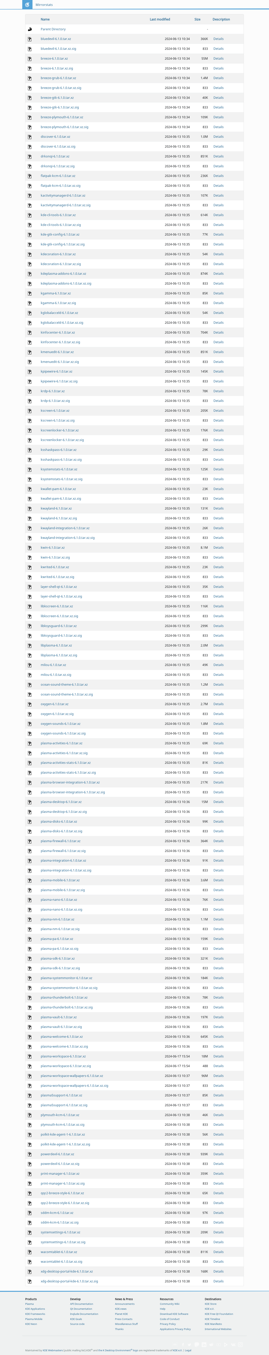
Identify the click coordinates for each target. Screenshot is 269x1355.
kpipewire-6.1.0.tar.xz (56, 371)
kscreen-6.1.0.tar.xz (55, 410)
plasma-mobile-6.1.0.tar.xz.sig (63, 890)
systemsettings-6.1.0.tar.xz (60, 1232)
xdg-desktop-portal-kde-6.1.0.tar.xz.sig (69, 1281)
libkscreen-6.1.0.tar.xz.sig (59, 616)
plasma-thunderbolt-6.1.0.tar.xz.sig (67, 1007)
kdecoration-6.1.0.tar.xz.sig (61, 264)
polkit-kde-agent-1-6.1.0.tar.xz (63, 1134)
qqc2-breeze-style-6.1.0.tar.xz (62, 1193)
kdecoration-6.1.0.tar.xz (58, 254)
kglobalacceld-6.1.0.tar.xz (59, 313)
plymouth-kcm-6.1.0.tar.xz (60, 1115)
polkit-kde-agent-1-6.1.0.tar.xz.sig (65, 1144)
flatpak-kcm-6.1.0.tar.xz (58, 176)
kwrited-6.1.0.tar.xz (55, 567)
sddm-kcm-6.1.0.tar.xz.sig (60, 1222)
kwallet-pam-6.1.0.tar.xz (58, 489)
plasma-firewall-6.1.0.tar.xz (61, 841)
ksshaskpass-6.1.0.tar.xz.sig (61, 459)
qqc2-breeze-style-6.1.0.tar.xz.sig (65, 1203)
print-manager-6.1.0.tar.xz (60, 1173)
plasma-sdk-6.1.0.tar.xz (58, 958)
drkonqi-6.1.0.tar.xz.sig (58, 166)
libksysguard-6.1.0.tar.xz (59, 626)
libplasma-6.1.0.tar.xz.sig (59, 655)
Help (162, 1309)
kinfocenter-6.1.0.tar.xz (58, 332)
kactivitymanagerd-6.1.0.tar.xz (63, 195)
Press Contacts (123, 1319)
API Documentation (81, 1304)
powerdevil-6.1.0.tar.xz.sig (60, 1164)
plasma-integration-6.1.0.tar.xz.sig (66, 870)
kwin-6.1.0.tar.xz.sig (55, 557)
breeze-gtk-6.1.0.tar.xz (57, 97)
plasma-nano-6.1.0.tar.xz (59, 899)
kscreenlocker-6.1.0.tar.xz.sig (62, 440)
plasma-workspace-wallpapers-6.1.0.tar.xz (72, 1076)
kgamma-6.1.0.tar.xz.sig (58, 303)
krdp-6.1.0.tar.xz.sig (55, 401)
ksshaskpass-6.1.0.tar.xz (59, 450)
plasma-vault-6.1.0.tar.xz (59, 1017)
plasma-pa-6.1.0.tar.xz (57, 939)
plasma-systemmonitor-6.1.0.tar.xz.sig (69, 988)
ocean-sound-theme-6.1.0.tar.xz (64, 684)
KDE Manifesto (213, 1324)
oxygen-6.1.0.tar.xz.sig (57, 714)
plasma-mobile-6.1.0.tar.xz (60, 880)
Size (197, 19)
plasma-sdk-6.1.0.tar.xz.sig (60, 968)
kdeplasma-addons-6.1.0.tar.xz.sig (66, 283)
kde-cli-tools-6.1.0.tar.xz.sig (61, 225)
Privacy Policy (168, 1324)
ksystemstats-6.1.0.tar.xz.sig (62, 479)
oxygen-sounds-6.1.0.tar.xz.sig (63, 733)
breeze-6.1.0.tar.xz (54, 58)
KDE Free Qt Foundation (219, 1314)
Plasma (29, 1304)
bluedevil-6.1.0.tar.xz (56, 39)
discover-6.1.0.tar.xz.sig (58, 146)
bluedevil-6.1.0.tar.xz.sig (58, 48)
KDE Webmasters (53, 1350)
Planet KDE (121, 1314)
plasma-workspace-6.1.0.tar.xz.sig (66, 1066)
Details (218, 39)
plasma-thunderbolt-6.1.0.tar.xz (64, 997)
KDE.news (120, 1309)
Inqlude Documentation (84, 1314)
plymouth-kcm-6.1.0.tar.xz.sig (62, 1124)
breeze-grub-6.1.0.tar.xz (58, 78)
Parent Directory (53, 29)
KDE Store (210, 1304)
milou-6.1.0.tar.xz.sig (56, 674)
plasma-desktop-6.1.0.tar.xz (61, 802)
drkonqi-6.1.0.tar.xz (55, 156)
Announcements (124, 1304)
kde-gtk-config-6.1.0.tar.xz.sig (63, 244)
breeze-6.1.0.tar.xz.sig (57, 68)
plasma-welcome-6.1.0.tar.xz (62, 1036)
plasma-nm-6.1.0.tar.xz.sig (60, 929)
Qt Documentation (81, 1309)
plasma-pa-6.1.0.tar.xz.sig (59, 948)
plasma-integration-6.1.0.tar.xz (63, 860)
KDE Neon (31, 1324)
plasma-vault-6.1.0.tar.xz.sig (61, 1027)
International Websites (218, 1329)
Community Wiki (169, 1304)
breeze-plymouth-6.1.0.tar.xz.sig (64, 127)
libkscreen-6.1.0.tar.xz (57, 606)
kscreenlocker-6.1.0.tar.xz (60, 430)
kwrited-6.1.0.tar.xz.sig (57, 577)
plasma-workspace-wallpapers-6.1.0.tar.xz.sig (74, 1085)
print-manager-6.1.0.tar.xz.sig (63, 1183)
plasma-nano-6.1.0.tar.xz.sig (61, 909)
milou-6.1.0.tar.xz (53, 665)
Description (221, 19)
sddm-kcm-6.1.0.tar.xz (57, 1213)
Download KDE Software (174, 1314)
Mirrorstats (44, 5)
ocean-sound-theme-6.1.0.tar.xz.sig (67, 694)
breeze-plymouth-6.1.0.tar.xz (62, 117)
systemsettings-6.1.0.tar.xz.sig (63, 1242)
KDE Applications (35, 1309)
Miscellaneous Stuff (126, 1324)
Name (45, 19)
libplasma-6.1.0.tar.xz (56, 645)
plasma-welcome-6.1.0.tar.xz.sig (64, 1046)
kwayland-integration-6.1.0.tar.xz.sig (68, 538)
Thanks (119, 1329)
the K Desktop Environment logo (118, 1350)
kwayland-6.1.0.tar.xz (56, 508)
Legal (188, 1350)
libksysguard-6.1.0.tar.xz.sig (61, 635)
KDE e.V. (209, 1309)
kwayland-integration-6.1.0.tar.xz (65, 528)
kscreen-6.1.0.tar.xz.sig (58, 420)
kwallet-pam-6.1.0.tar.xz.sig (61, 498)
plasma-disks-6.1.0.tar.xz (59, 821)
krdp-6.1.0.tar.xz (53, 391)
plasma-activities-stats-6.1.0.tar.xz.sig (68, 772)
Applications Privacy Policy (175, 1329)
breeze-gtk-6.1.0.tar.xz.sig (60, 107)
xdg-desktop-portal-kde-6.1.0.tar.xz (67, 1271)
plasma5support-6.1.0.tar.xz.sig (64, 1105)
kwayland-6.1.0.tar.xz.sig (59, 518)
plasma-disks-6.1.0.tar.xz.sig (61, 831)
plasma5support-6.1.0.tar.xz (61, 1095)
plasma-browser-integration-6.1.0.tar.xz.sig (73, 792)
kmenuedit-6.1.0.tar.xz (57, 352)
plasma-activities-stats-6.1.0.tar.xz (66, 762)
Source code (77, 1324)
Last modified (160, 19)
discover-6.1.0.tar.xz (55, 136)
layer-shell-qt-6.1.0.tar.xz (59, 587)
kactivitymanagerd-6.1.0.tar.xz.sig (66, 205)
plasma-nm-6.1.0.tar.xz (57, 919)
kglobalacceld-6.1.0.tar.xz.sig (62, 322)
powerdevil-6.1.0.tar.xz (57, 1154)
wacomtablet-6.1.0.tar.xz (59, 1252)
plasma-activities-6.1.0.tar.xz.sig (64, 753)
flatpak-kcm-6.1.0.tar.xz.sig (61, 185)
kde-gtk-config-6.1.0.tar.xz (60, 234)
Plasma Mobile (33, 1319)
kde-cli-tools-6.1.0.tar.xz (58, 215)
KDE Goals (76, 1319)
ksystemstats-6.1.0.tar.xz (59, 469)
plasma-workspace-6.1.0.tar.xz (63, 1056)
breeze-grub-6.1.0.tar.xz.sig (61, 88)
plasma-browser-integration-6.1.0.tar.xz (70, 782)
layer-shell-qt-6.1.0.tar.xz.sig (61, 596)
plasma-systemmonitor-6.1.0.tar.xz (66, 978)
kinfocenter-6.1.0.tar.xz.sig (60, 342)
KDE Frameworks (35, 1314)
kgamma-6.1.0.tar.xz (56, 293)
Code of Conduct (170, 1319)
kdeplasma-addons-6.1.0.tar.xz (63, 273)
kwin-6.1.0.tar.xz (53, 547)
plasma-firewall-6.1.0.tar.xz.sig (63, 851)
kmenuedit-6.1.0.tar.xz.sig (60, 362)
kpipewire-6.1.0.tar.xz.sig (59, 381)
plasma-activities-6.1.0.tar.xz (62, 743)
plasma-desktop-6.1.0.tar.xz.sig (64, 811)
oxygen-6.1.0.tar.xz (55, 704)
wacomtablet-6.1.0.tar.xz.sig (61, 1261)
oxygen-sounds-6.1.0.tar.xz (61, 723)
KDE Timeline (212, 1319)
